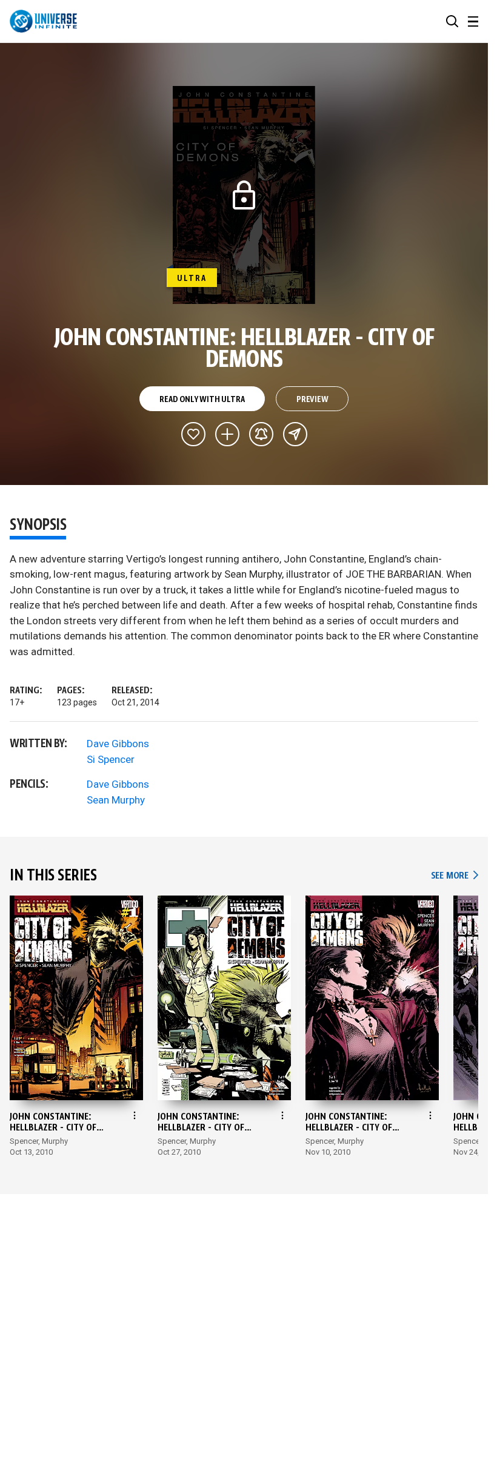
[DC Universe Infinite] (43, 21)
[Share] (295, 434)
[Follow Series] (261, 434)
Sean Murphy (116, 800)
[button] (452, 21)
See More (454, 875)
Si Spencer (111, 759)
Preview (312, 399)
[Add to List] (227, 434)
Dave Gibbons (118, 744)
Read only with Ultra (201, 399)
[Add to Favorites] (193, 434)
